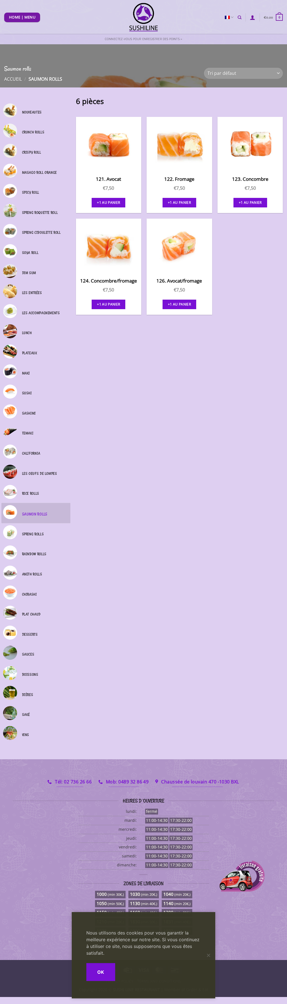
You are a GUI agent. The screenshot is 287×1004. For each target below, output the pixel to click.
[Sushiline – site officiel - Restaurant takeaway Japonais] (144, 17)
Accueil (13, 79)
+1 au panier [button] (108, 202)
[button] (273, 17)
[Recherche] (239, 17)
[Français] (229, 17)
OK (100, 972)
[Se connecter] (252, 17)
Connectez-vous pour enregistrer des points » (143, 39)
